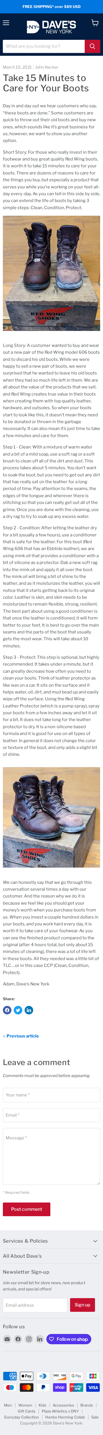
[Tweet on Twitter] (18, 1010)
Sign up (82, 1305)
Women (25, 1405)
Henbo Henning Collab (65, 1417)
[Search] (92, 46)
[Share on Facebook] (7, 1010)
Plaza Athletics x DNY (60, 1411)
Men (8, 1405)
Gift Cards (26, 1411)
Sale (95, 1417)
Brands (86, 1405)
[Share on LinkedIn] (29, 1010)
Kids (42, 1405)
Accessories (63, 1405)
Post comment (26, 1209)
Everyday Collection (21, 1417)
